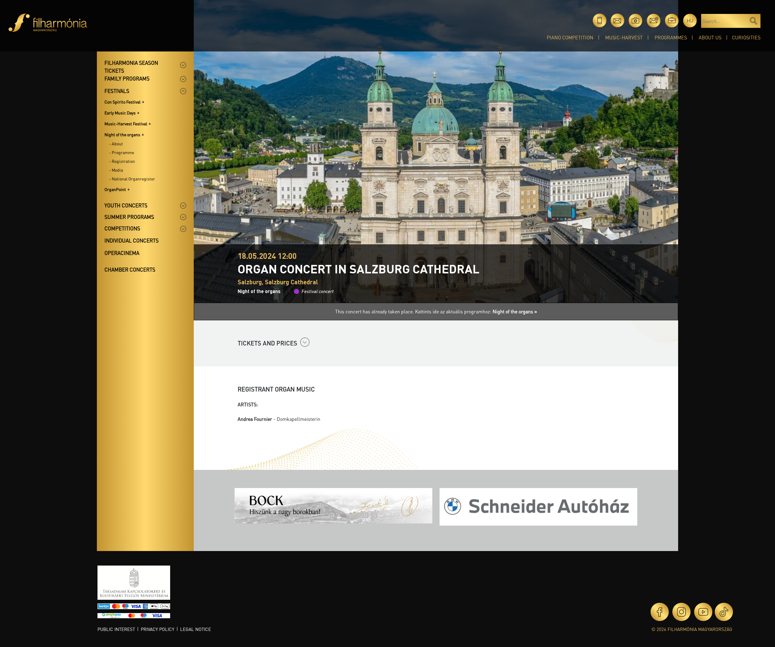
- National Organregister (132, 178)
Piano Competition (570, 37)
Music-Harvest (624, 37)
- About (116, 143)
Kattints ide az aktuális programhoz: (476, 311)
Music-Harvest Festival (125, 123)
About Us (710, 37)
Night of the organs (122, 134)
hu (690, 20)
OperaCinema (121, 252)
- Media (116, 170)
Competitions (122, 228)
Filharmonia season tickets (131, 66)
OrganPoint (115, 189)
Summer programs (129, 216)
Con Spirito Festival (122, 101)
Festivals (116, 90)
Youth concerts (125, 205)
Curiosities (746, 37)
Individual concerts (131, 240)
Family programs (127, 78)
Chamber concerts (129, 269)
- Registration (122, 161)
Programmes (671, 37)
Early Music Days (120, 112)
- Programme (121, 152)
